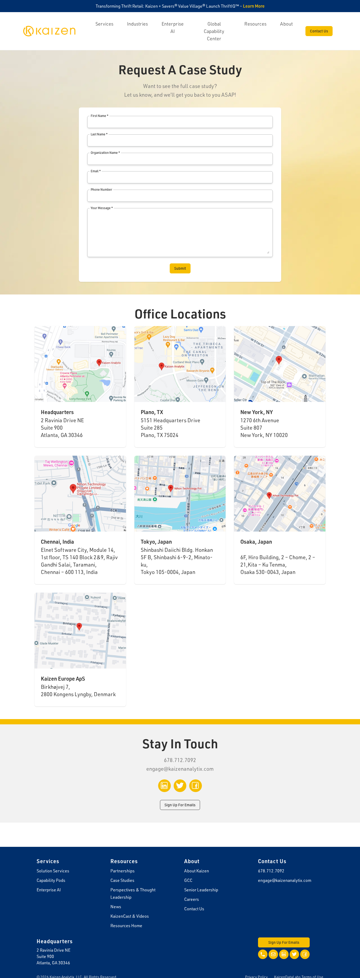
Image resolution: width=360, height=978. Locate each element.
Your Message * (102, 208)
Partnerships (122, 870)
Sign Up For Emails (180, 805)
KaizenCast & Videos (129, 916)
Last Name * (99, 134)
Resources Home (126, 925)
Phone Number (101, 189)
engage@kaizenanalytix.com (180, 768)
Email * (96, 171)
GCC (188, 880)
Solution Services (53, 870)
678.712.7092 (271, 870)
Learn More (254, 6)
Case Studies (122, 880)
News (115, 906)
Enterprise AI (49, 889)
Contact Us (319, 31)
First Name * (99, 116)
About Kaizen (196, 870)
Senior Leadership (201, 889)
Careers (191, 899)
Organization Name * (105, 153)
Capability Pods (51, 880)
